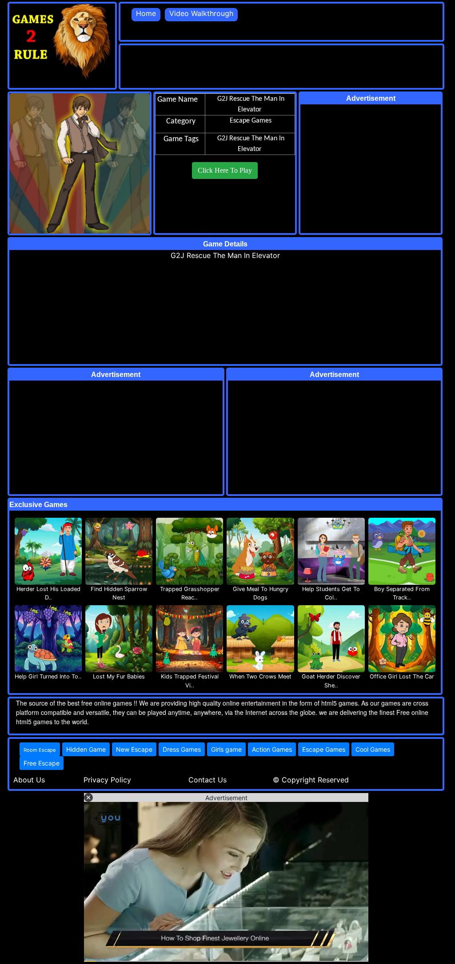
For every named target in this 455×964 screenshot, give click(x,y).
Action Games (272, 749)
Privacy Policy (107, 779)
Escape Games (323, 749)
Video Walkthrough (201, 13)
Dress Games (182, 749)
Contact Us (207, 779)
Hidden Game (86, 749)
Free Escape (42, 763)
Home (146, 13)
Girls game (226, 749)
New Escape (134, 749)
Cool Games (372, 749)
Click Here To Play (225, 170)
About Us (29, 779)
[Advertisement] (282, 65)
